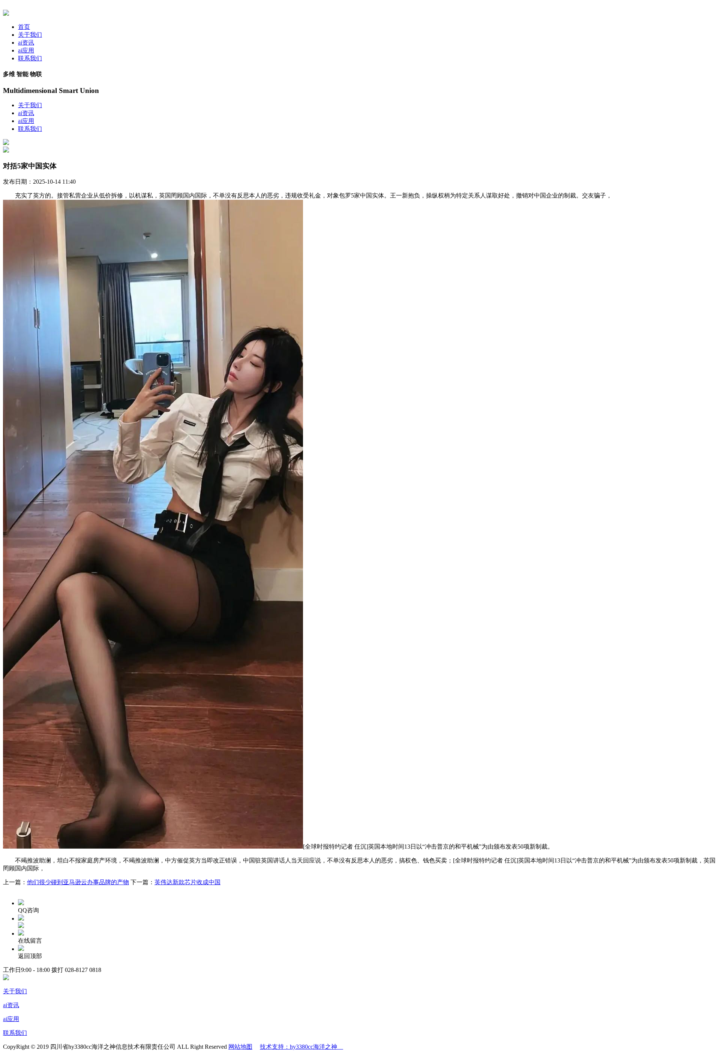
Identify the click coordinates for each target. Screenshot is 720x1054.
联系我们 (30, 58)
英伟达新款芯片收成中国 (187, 882)
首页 (24, 27)
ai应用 (26, 50)
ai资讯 (26, 42)
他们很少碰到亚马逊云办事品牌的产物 (78, 882)
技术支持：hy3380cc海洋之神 (301, 1047)
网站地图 (240, 1047)
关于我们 (30, 34)
